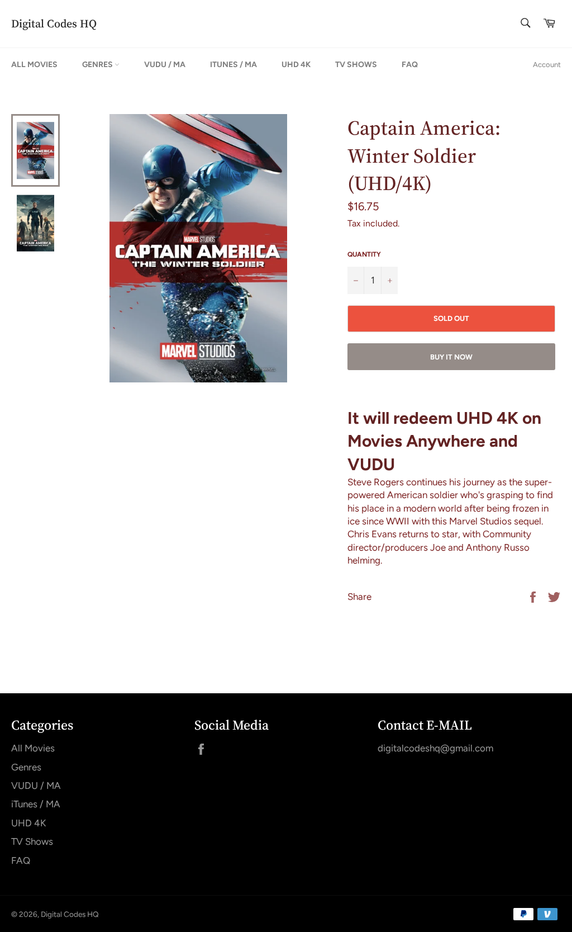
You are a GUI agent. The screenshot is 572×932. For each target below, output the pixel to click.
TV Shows (356, 64)
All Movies (34, 64)
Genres (98, 64)
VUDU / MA (164, 64)
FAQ (410, 64)
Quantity (364, 254)
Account (547, 64)
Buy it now (451, 357)
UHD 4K (296, 64)
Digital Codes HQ (54, 23)
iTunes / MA (233, 64)
